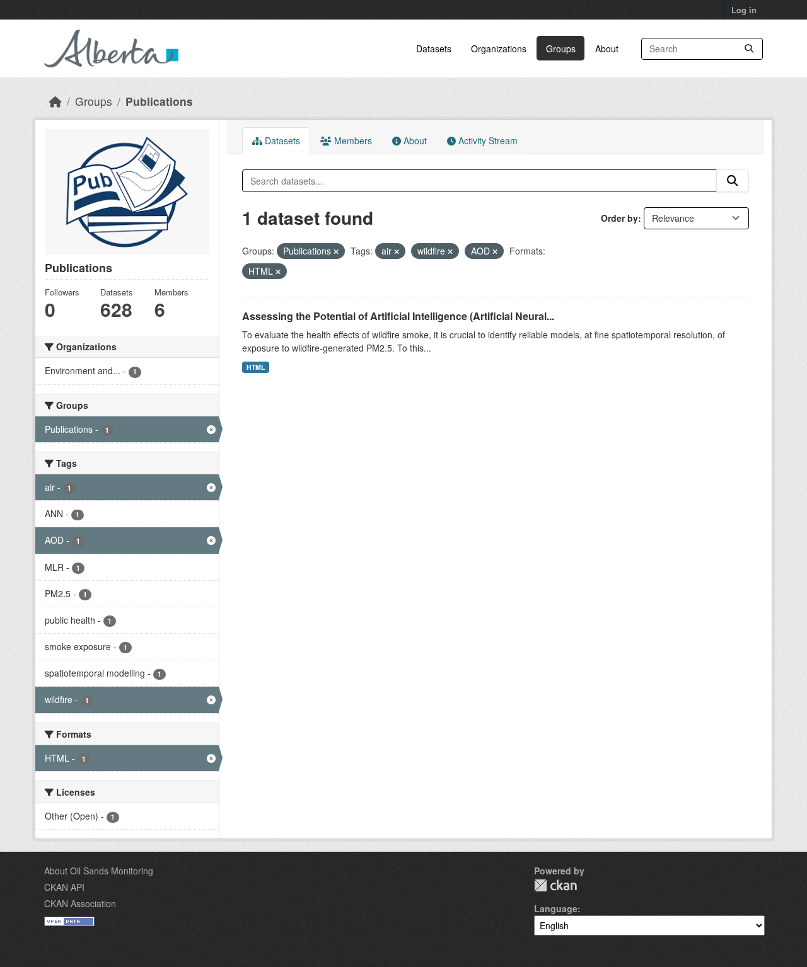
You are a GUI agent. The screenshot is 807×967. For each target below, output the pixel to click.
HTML (256, 367)
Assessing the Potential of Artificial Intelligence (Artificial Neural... (398, 316)
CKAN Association (80, 903)
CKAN (555, 885)
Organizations (498, 48)
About (606, 48)
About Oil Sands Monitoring (98, 870)
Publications (159, 101)
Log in (744, 10)
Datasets (433, 48)
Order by (619, 218)
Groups (561, 48)
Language (556, 908)
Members (352, 140)
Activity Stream (487, 140)
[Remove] (336, 251)
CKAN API (64, 887)
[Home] (55, 101)
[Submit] (749, 49)
